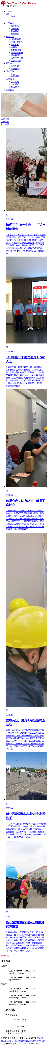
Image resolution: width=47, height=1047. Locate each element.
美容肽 (14, 47)
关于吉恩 (10, 23)
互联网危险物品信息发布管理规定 (30, 1041)
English (14, 16)
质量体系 (15, 34)
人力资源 (10, 79)
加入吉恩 (15, 87)
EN (7, 14)
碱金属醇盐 (16, 55)
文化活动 (15, 84)
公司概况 (15, 26)
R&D (13, 74)
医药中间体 (16, 61)
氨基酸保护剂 (17, 53)
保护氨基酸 (16, 50)
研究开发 (10, 71)
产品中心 (10, 37)
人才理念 (15, 82)
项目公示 (15, 69)
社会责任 (15, 31)
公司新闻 (15, 66)
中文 (8, 16)
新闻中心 (10, 63)
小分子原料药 (17, 42)
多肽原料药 (16, 39)
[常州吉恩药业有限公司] (18, 7)
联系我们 (10, 90)
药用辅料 (15, 45)
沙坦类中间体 (17, 58)
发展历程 (15, 28)
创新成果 (15, 76)
